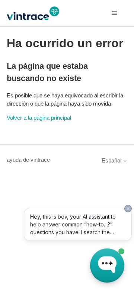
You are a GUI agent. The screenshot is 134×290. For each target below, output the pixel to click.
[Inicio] (33, 13)
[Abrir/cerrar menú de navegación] (114, 13)
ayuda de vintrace (28, 160)
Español (112, 160)
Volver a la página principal (39, 118)
